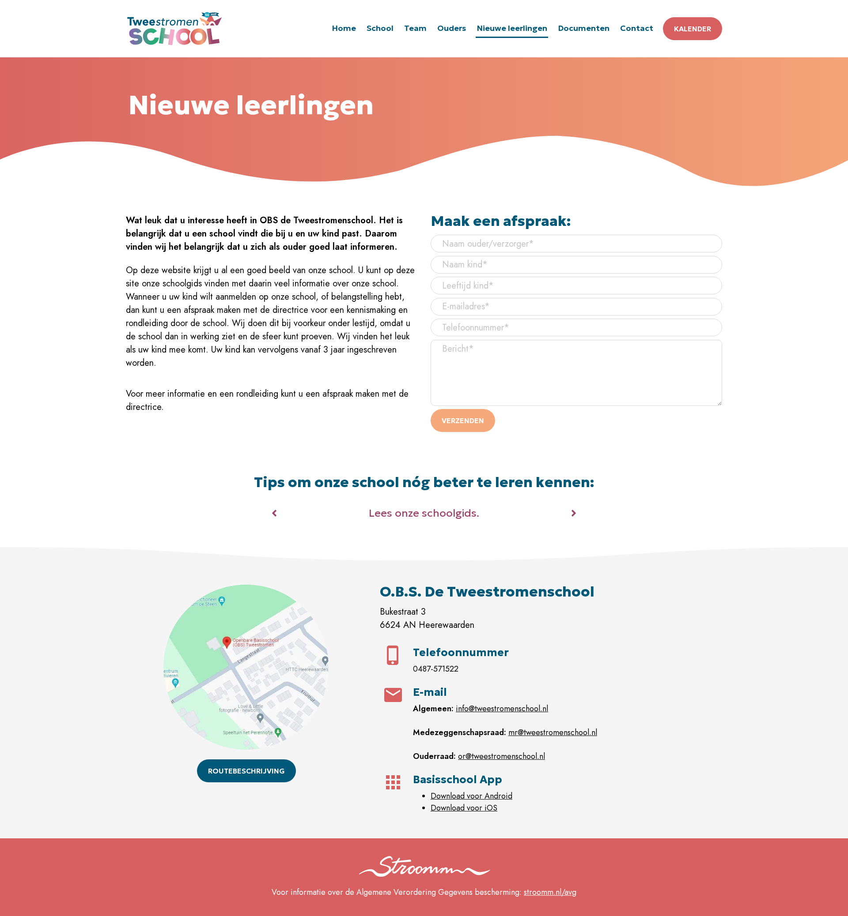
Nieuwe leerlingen (512, 28)
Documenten (584, 28)
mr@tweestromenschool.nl (552, 732)
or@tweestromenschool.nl (501, 756)
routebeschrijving (246, 770)
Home (344, 28)
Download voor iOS (464, 808)
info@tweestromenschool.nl (502, 708)
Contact (636, 28)
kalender (692, 28)
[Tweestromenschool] (174, 28)
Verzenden (463, 420)
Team (415, 28)
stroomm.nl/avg (550, 892)
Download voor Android (471, 796)
